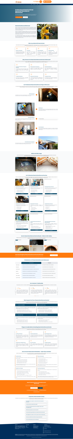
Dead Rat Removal (35, 427)
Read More (22, 193)
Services (34, 4)
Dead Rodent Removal (35, 426)
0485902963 (48, 1)
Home (31, 4)
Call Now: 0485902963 (19, 17)
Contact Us (40, 4)
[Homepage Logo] (18, 2)
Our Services (25, 17)
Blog (37, 4)
